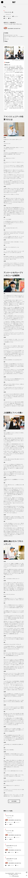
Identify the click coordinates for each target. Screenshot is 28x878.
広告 (10, 18)
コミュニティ (16, 16)
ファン (6, 18)
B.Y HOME (14, 801)
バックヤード (12, 852)
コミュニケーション (8, 16)
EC (6, 852)
